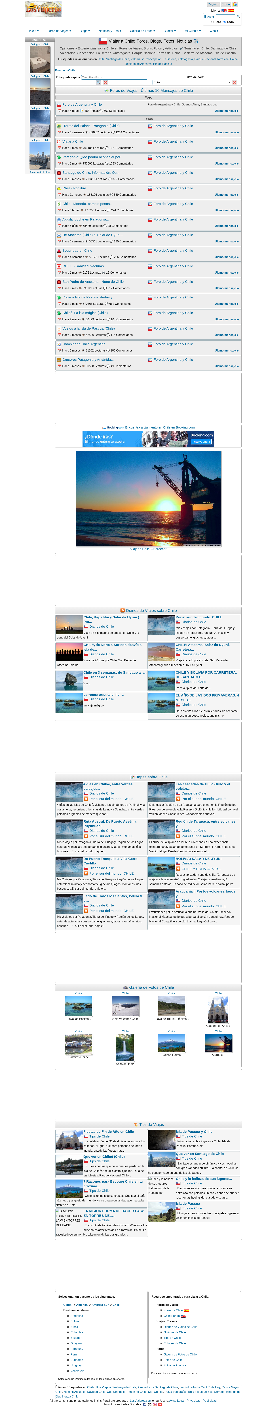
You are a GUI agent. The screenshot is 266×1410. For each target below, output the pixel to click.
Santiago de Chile (117, 59)
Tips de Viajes (151, 1124)
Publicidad (210, 1400)
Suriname (77, 1359)
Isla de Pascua (162, 63)
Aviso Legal (176, 1400)
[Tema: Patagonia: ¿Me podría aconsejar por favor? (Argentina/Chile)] (59, 157)
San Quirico (155, 1391)
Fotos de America (175, 1365)
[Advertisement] (132, 9)
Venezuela (77, 1370)
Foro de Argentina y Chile (82, 104)
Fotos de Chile (173, 1359)
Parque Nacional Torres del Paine (216, 59)
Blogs (83, 31)
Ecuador (76, 1337)
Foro (217, 22)
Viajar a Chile (72, 141)
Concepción (153, 59)
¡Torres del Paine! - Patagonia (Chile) (91, 126)
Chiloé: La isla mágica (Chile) (85, 313)
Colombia (77, 1332)
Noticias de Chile (175, 1332)
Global (67, 1304)
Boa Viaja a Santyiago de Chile (116, 1387)
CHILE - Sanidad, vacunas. (83, 266)
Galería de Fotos (141, 31)
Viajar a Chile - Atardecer (148, 549)
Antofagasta (185, 59)
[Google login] (235, 4)
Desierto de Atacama (138, 63)
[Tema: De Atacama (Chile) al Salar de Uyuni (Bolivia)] (59, 235)
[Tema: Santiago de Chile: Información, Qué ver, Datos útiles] (59, 172)
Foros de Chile (173, 1310)
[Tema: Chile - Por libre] (59, 188)
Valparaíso (137, 59)
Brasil (74, 1326)
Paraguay (77, 1348)
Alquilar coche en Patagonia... (85, 219)
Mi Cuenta (191, 31)
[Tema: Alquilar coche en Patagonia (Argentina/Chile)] (59, 219)
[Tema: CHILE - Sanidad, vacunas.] (59, 266)
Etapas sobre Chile (151, 777)
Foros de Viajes (58, 31)
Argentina (77, 1315)
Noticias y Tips (109, 31)
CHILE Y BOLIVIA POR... (201, 869)
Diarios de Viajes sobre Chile (151, 610)
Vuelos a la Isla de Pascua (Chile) (88, 328)
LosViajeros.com (140, 1400)
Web (213, 31)
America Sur (100, 1304)
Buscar (209, 16)
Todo (230, 22)
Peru (74, 1354)
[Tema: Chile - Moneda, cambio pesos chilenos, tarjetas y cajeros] (59, 204)
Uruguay (76, 1365)
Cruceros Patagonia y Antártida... (88, 359)
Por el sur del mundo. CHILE (111, 799)
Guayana (76, 1343)
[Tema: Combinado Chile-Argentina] (59, 344)
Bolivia (75, 1321)
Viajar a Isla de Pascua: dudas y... (88, 297)
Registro (213, 4)
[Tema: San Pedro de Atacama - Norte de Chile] (59, 282)
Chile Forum (172, 1315)
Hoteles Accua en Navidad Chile (84, 1391)
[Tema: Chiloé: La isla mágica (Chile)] (59, 313)
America (82, 1304)
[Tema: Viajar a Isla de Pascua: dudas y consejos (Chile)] (59, 297)
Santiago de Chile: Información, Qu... (90, 172)
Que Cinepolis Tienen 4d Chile (127, 1391)
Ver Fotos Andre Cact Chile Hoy (200, 1387)
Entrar (226, 4)
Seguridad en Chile (77, 250)
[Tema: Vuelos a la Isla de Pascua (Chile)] (59, 328)
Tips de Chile (99, 1136)
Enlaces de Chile (175, 1343)
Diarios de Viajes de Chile (180, 1326)
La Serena (169, 59)
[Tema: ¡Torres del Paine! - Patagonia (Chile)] (59, 126)
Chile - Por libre (74, 188)
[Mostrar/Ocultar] (53, 38)
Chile (101, 59)
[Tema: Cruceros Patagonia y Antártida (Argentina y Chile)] (59, 359)
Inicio (32, 31)
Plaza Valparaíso (176, 1391)
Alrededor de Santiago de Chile (158, 1387)
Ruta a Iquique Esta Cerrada (206, 1391)
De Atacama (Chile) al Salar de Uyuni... (92, 235)
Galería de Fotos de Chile (151, 987)
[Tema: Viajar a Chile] (59, 141)
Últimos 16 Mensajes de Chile (167, 90)
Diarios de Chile (101, 626)
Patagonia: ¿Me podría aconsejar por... (92, 157)
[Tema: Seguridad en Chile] (59, 250)
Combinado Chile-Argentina (83, 344)
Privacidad (193, 1400)
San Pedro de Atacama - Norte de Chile (93, 282)
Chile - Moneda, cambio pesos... (87, 204)
